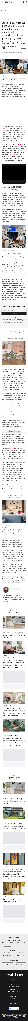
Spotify (15, 289)
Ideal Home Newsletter (21, 962)
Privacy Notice (20, 319)
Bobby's (12, 154)
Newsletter (23, 79)
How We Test (14, 989)
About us (14, 979)
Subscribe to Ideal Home (7, 962)
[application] (14, 172)
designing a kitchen (17, 144)
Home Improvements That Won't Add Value (7, 946)
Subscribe (19, 2)
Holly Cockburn (11, 46)
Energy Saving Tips (20, 945)
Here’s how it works (18, 52)
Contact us (14, 984)
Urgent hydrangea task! (15, 10)
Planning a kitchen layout (9, 369)
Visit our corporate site (20, 1015)
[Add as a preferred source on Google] (14, 1008)
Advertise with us (14, 986)
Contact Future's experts (14, 982)
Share (6, 79)
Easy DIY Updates (21, 942)
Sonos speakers (7, 283)
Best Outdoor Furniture (7, 955)
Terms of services (19, 317)
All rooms (4, 19)
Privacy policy (14, 993)
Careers (14, 998)
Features (23, 48)
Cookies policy (14, 996)
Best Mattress (7, 952)
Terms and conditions (14, 991)
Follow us (15, 79)
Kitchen (12, 19)
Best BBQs (20, 952)
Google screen (13, 448)
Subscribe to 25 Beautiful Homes (20, 965)
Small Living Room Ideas (7, 942)
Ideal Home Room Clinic (7, 964)
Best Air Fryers (20, 955)
